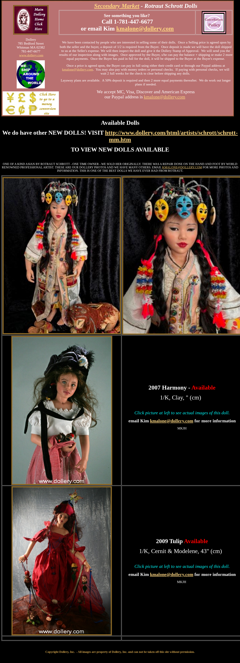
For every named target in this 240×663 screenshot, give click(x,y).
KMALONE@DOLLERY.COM (182, 167)
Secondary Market (116, 5)
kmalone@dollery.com (145, 28)
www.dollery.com (31, 55)
